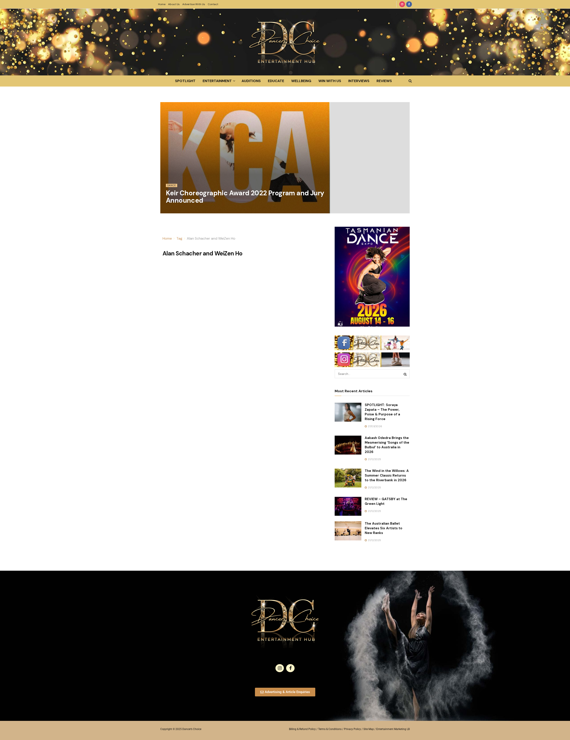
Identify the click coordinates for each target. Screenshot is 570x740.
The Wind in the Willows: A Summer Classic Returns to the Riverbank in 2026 (387, 475)
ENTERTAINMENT (217, 81)
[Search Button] (410, 81)
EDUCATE (276, 81)
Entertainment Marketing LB (393, 729)
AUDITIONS (251, 81)
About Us (174, 4)
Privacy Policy (352, 729)
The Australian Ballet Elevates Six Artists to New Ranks (383, 528)
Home (161, 4)
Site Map (368, 729)
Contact (213, 4)
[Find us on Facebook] (409, 4)
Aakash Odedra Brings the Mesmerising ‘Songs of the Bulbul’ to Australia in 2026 (387, 445)
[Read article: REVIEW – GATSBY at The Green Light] (348, 506)
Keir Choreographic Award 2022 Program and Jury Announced (245, 197)
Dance (171, 185)
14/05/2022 (175, 210)
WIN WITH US (329, 81)
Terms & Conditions (330, 729)
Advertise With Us (193, 4)
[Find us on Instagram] (402, 4)
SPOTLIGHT (185, 81)
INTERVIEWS (358, 81)
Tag (179, 238)
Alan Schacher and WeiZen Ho (211, 238)
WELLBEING (301, 81)
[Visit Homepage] (285, 42)
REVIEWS (384, 81)
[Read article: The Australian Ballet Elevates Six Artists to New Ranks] (348, 530)
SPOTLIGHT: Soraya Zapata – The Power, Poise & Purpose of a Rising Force (382, 412)
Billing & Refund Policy (302, 729)
